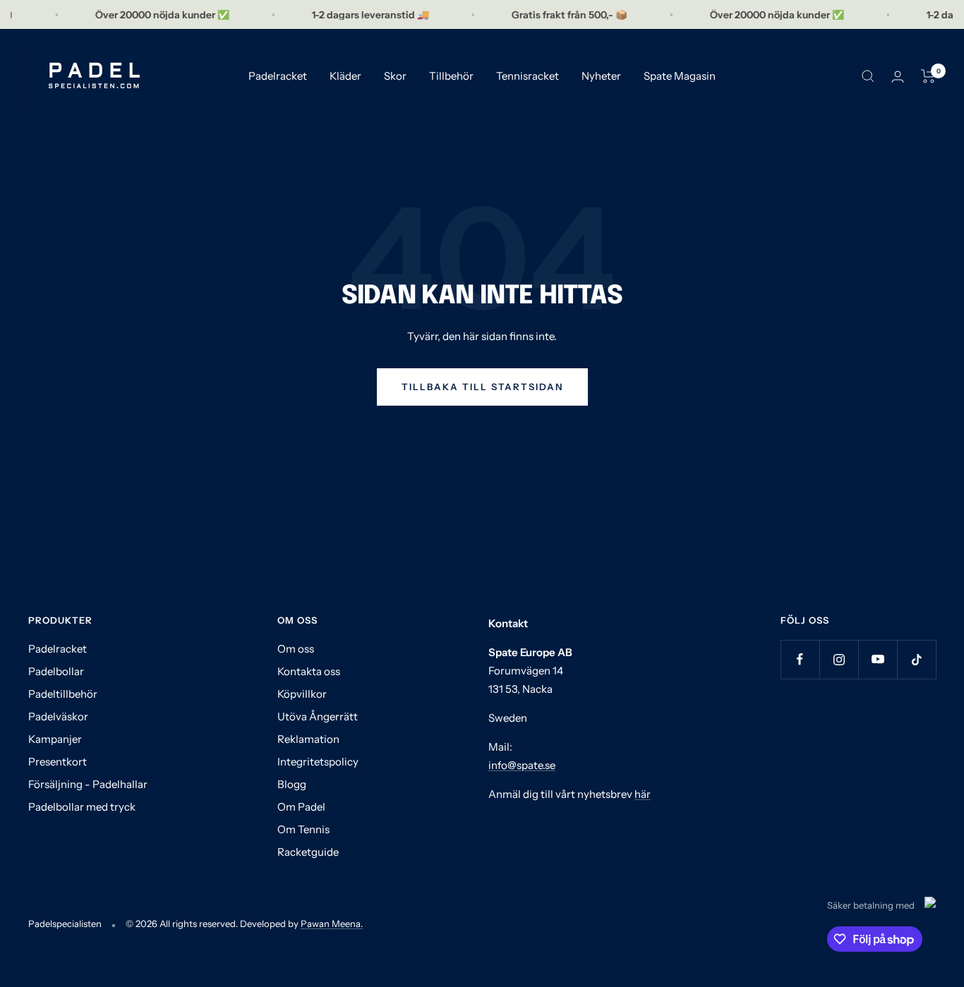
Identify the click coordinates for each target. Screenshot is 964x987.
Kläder (345, 76)
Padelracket (277, 76)
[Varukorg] (928, 76)
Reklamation (308, 739)
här (642, 794)
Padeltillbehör (62, 694)
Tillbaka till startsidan (482, 386)
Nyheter (601, 76)
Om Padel (301, 806)
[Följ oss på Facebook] (800, 659)
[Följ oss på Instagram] (838, 659)
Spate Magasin (680, 76)
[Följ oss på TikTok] (916, 659)
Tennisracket (527, 76)
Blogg (291, 784)
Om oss (295, 648)
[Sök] (868, 76)
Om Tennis (303, 829)
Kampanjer (55, 739)
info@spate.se (521, 765)
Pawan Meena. (332, 923)
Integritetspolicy (318, 761)
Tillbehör (451, 76)
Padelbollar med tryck (81, 806)
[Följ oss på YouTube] (877, 659)
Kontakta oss (308, 671)
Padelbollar (56, 671)
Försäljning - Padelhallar (87, 784)
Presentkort (57, 761)
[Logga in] (897, 77)
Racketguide (308, 852)
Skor (395, 76)
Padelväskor (58, 716)
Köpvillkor (302, 694)
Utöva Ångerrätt (317, 716)
